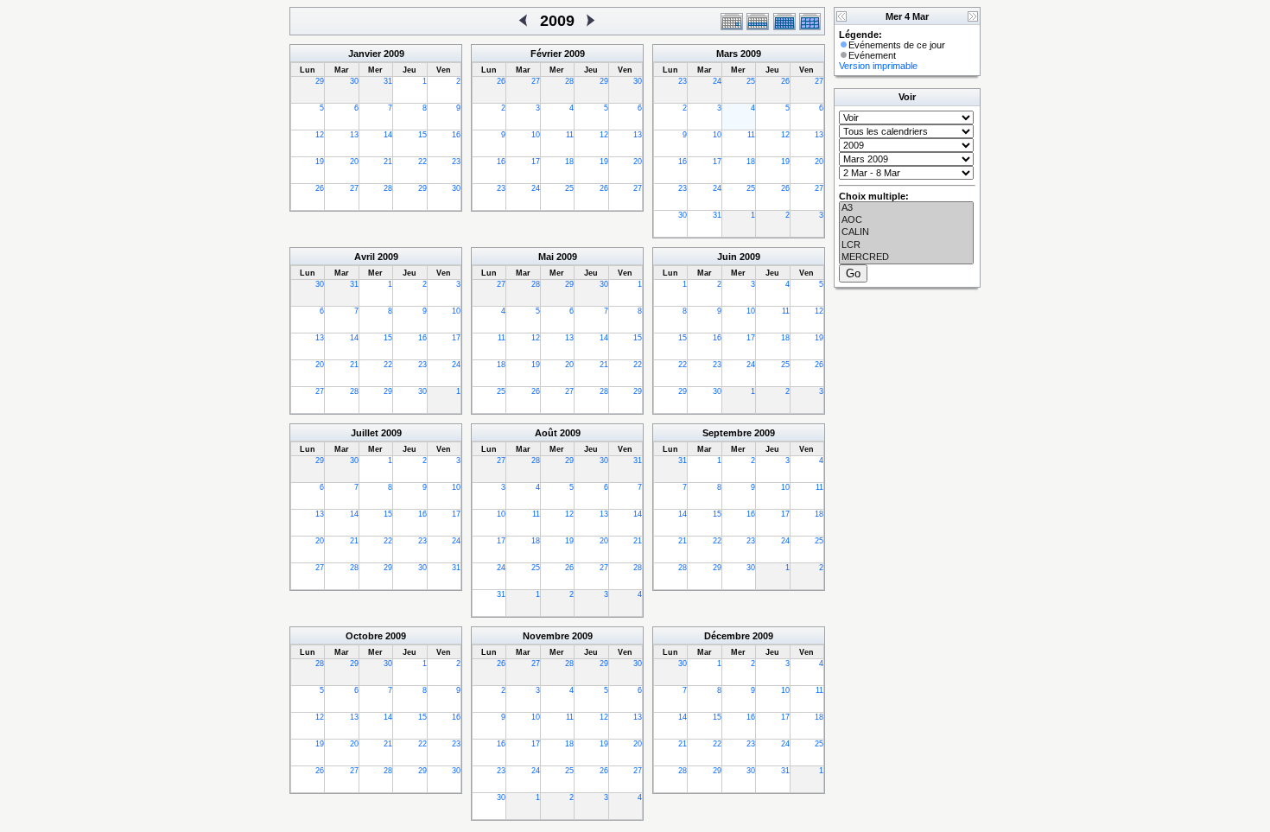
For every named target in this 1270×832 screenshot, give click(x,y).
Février (546, 53)
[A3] (906, 208)
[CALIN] (906, 232)
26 (319, 188)
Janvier (364, 53)
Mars (727, 53)
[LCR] (906, 245)
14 (388, 134)
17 (535, 161)
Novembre (546, 636)
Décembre (727, 636)
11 (570, 134)
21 (388, 161)
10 (535, 134)
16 (456, 134)
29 (319, 81)
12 (319, 134)
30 (354, 81)
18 (569, 161)
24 (535, 188)
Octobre (364, 636)
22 (422, 161)
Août (546, 433)
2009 (394, 53)
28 (388, 188)
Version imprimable (878, 65)
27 (354, 188)
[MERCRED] (906, 257)
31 (388, 81)
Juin (727, 256)
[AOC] (906, 220)
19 (319, 161)
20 (354, 161)
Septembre (727, 433)
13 (354, 134)
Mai (546, 256)
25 (569, 188)
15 (422, 134)
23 (456, 161)
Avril (364, 256)
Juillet (364, 433)
